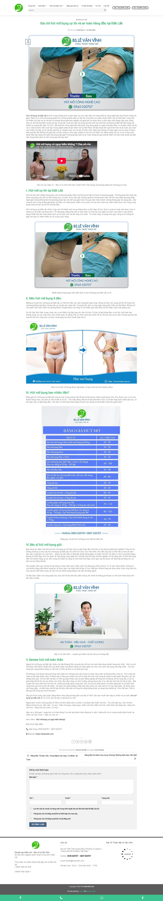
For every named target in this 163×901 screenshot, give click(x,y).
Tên (31, 798)
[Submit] (105, 10)
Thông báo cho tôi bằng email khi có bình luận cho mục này (55, 814)
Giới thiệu (41, 6)
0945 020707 (72, 856)
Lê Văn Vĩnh (91, 30)
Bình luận (33, 777)
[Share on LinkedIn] (90, 742)
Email (67, 798)
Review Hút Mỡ (81, 20)
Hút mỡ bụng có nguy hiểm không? (50, 719)
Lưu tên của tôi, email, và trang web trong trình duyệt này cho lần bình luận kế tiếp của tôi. (66, 809)
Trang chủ (31, 6)
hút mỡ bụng (99, 750)
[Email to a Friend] (82, 742)
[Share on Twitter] (77, 742)
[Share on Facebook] (73, 742)
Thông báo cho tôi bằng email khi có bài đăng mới (52, 819)
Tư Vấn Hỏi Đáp (87, 6)
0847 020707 (85, 856)
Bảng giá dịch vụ (72, 6)
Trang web (105, 798)
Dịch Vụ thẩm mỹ (56, 6)
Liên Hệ (106, 6)
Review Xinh (91, 891)
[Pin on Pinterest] (86, 742)
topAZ (81, 891)
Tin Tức (98, 6)
